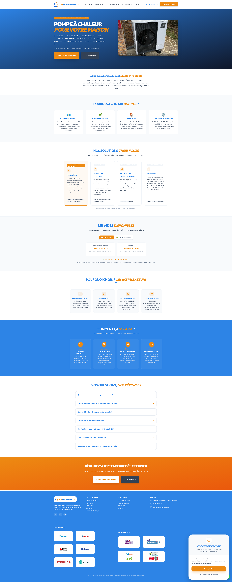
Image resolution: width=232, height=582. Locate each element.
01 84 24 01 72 (157, 504)
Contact (137, 4)
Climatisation (90, 505)
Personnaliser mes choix (210, 574)
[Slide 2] (176, 54)
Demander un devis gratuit (66, 55)
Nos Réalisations (123, 503)
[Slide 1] (174, 54)
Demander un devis (168, 4)
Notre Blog (121, 505)
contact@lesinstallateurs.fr (161, 507)
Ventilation (89, 508)
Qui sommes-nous (113, 4)
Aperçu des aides (106, 237)
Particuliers (88, 4)
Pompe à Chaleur (91, 500)
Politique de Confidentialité (136, 575)
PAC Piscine (89, 503)
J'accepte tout (208, 569)
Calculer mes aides (123, 237)
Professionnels (99, 4)
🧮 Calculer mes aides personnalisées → (116, 259)
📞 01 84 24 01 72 (90, 55)
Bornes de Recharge (92, 511)
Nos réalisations (127, 4)
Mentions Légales (120, 575)
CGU (127, 575)
